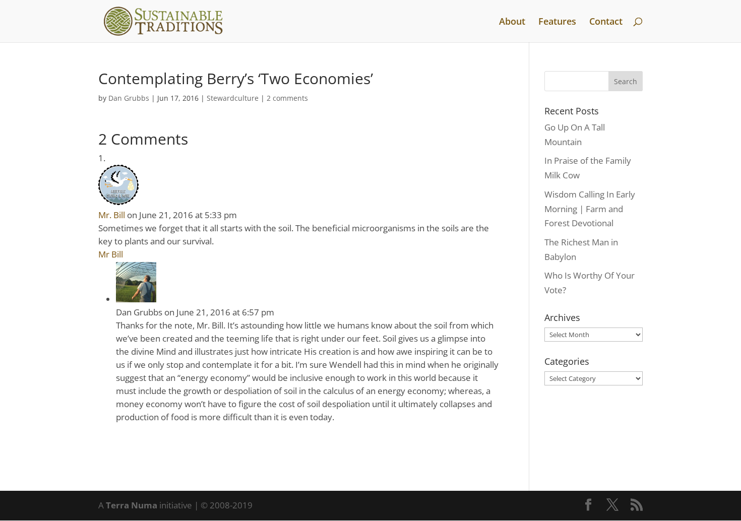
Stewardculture (233, 98)
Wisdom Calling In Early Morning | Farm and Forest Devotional (589, 208)
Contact (606, 22)
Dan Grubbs (128, 98)
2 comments (287, 98)
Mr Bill (110, 254)
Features (557, 22)
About (512, 22)
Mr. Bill (111, 215)
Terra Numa (131, 505)
